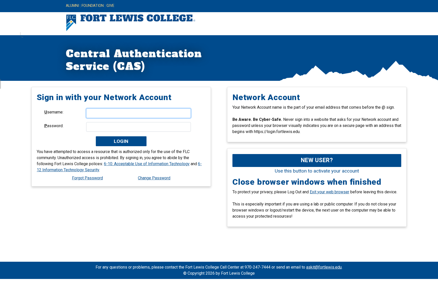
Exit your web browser (329, 192)
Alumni (72, 6)
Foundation (93, 6)
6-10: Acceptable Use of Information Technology (147, 163)
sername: (53, 112)
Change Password (154, 178)
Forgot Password (87, 178)
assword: (53, 125)
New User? (317, 160)
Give (110, 6)
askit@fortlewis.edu (324, 267)
